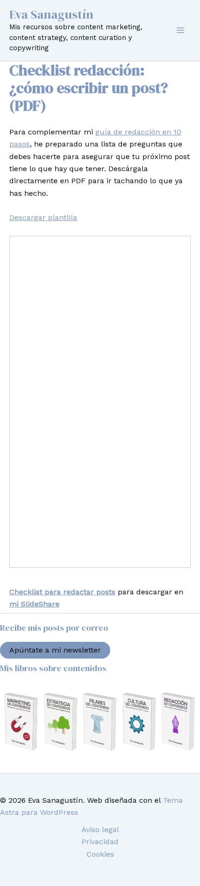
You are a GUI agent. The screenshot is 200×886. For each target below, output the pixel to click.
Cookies (100, 854)
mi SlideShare (34, 604)
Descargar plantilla (43, 217)
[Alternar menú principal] (180, 30)
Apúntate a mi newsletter (55, 650)
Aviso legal (100, 829)
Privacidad (100, 841)
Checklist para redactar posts (62, 591)
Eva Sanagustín (51, 14)
